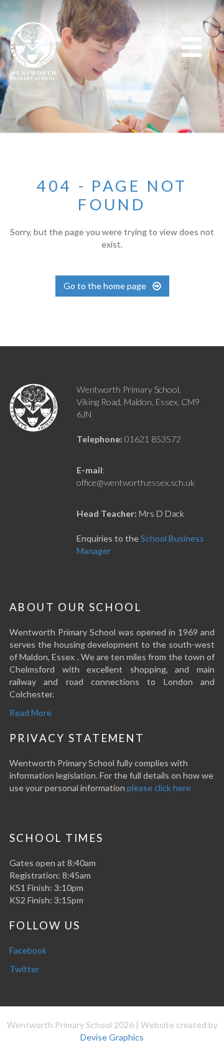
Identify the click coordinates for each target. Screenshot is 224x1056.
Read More (30, 712)
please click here (159, 787)
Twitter (24, 969)
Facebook (28, 950)
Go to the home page (104, 285)
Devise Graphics (112, 1037)
